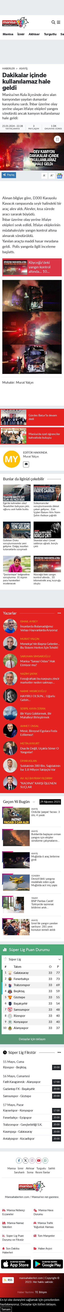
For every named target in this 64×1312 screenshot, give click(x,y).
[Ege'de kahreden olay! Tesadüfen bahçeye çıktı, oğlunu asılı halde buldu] (17, 492)
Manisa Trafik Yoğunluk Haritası (44, 1225)
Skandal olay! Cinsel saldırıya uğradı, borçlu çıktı (46, 543)
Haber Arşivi (45, 1248)
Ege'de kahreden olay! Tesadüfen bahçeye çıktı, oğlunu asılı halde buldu (16, 506)
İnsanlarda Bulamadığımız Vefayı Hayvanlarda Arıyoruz (39, 628)
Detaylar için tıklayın (32, 1039)
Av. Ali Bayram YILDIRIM (36, 778)
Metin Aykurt (29, 743)
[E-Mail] (26, 464)
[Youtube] (39, 1161)
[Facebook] (19, 1161)
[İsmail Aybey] (10, 625)
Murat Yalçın (31, 456)
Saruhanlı (19, 1172)
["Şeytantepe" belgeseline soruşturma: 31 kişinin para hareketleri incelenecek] (17, 563)
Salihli (51, 1168)
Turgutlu (50, 34)
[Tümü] (59, 613)
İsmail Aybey (29, 621)
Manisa (8, 34)
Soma (30, 1172)
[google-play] (48, 1264)
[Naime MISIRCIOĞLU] (10, 695)
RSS (9, 1280)
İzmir (21, 34)
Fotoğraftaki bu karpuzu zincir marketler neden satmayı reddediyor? (39, 681)
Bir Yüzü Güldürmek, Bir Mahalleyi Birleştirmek (35, 715)
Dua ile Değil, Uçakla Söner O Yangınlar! (39, 750)
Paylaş (10, 175)
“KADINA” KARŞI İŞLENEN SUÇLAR (38, 785)
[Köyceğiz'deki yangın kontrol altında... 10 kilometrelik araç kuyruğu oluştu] (47, 563)
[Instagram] (32, 1161)
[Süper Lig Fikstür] (59, 1052)
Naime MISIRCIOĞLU (33, 691)
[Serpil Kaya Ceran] (10, 712)
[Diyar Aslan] (10, 765)
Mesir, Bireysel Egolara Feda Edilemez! (38, 732)
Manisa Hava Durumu (43, 1212)
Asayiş (23, 68)
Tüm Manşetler (46, 1236)
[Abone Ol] (60, 175)
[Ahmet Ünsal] (10, 730)
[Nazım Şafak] (10, 678)
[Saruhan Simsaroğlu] (10, 660)
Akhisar (34, 34)
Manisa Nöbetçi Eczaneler (13, 1212)
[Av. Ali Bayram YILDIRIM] (10, 782)
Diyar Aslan (28, 761)
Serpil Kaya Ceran (32, 708)
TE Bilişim (41, 1292)
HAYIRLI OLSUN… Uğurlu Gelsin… (37, 698)
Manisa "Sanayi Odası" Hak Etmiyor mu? (37, 663)
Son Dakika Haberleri (10, 1250)
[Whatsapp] (45, 1161)
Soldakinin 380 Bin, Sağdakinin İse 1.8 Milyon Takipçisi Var (40, 767)
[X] (25, 1161)
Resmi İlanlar (42, 1172)
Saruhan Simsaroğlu (35, 656)
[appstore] (16, 1264)
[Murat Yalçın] (11, 458)
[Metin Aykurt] (10, 747)
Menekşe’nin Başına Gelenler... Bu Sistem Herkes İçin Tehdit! (40, 645)
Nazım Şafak (29, 674)
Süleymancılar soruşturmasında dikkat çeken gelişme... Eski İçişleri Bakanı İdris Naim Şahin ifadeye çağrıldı (47, 509)
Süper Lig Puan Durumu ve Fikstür (13, 1238)
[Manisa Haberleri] (15, 22)
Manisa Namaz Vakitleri (13, 1225)
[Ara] (53, 22)
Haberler (8, 68)
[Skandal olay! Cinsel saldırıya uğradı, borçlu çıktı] (47, 529)
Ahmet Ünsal (29, 726)
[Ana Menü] (58, 22)
